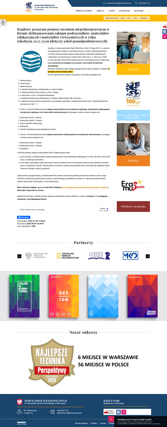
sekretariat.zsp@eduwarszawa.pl (119, 3)
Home (116, 18)
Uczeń (112, 11)
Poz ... (128, 18)
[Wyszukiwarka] (148, 11)
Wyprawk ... (143, 18)
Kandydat (124, 11)
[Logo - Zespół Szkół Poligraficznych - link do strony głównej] (41, 7)
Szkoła (100, 11)
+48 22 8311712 (144, 3)
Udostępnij (25, 217)
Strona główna (84, 11)
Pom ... (135, 18)
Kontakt (139, 11)
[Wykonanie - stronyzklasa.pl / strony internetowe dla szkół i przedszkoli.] (21, 423)
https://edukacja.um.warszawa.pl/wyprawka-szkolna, (84, 187)
